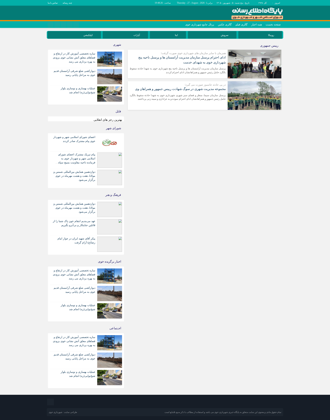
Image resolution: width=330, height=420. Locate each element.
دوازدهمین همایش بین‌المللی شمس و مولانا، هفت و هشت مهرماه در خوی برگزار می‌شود (74, 175)
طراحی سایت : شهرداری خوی (63, 412)
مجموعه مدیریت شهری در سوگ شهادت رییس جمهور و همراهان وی (180, 89)
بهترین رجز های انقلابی (108, 119)
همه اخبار (256, 24)
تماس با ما (53, 3)
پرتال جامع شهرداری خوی (199, 24)
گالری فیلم (241, 24)
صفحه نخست (273, 24)
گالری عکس (225, 24)
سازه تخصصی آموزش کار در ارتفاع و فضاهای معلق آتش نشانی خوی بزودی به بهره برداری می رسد (74, 57)
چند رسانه (67, 3)
